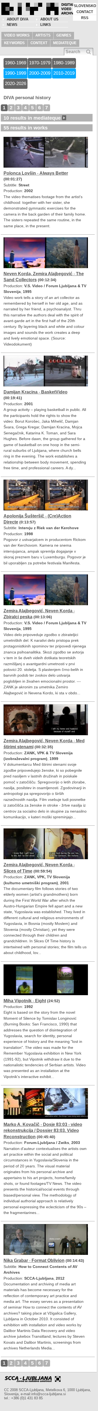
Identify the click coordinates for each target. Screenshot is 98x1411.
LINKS (45, 25)
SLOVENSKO (85, 6)
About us (49, 19)
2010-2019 (64, 73)
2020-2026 (15, 83)
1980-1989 (64, 62)
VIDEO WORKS (17, 35)
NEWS (12, 25)
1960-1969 (15, 62)
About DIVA (17, 19)
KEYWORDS (14, 43)
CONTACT (84, 12)
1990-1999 (15, 73)
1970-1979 (39, 62)
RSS (84, 18)
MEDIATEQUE (64, 43)
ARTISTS (43, 35)
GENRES (63, 35)
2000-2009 (39, 73)
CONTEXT (38, 43)
